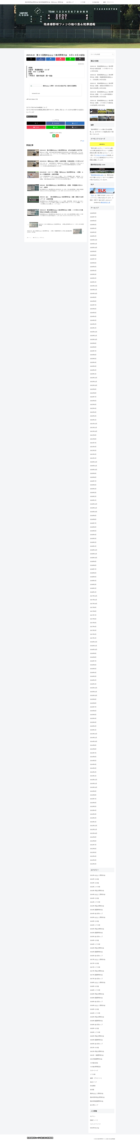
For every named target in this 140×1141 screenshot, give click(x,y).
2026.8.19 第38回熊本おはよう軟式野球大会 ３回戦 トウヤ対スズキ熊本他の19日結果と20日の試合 (101, 103)
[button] (80, 59)
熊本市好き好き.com (97, 175)
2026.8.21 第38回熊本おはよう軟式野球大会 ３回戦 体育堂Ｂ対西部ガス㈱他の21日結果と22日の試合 (101, 86)
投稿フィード (94, 1120)
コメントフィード (95, 1124)
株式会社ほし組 (105, 202)
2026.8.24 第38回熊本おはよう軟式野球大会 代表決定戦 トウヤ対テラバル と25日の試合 (102, 69)
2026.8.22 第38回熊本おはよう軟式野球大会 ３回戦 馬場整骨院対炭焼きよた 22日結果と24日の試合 (101, 77)
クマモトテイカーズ (101, 155)
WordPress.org (94, 1128)
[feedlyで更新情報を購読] (53, 135)
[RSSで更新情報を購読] (57, 135)
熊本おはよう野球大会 (32, 116)
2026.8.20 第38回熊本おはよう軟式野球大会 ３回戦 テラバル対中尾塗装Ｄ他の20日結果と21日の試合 (101, 94)
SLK (92, 195)
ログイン (92, 1116)
